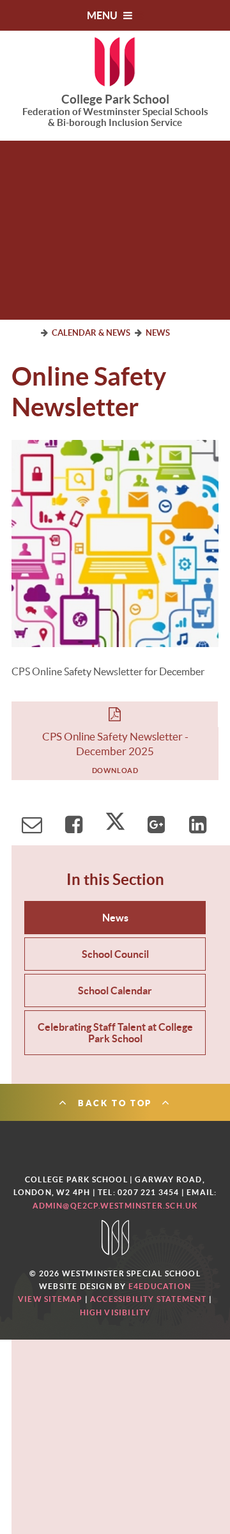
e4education (159, 1286)
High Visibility (115, 1312)
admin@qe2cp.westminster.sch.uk (115, 1205)
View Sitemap (50, 1299)
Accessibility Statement (148, 1299)
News (158, 333)
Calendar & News (91, 333)
